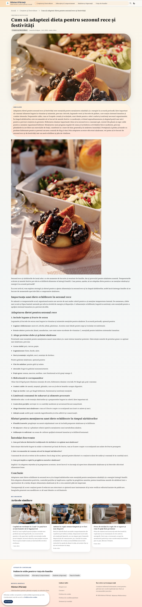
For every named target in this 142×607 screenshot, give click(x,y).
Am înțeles (8, 601)
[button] (130, 3)
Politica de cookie (30, 597)
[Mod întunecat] (134, 3)
